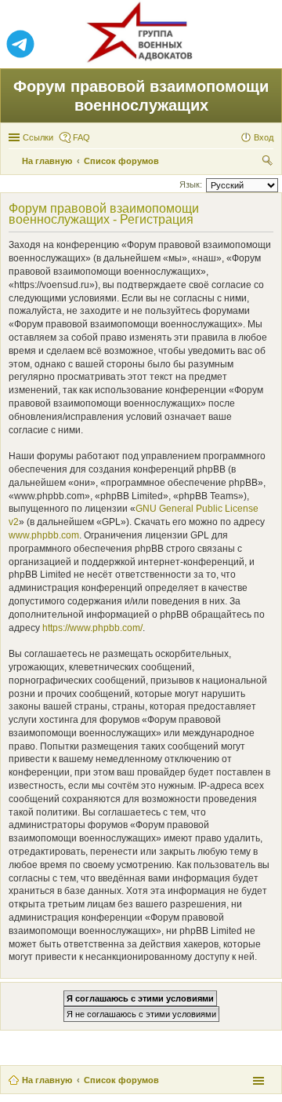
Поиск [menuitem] (268, 162)
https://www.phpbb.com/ (92, 627)
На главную (47, 1080)
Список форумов (121, 1080)
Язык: (190, 184)
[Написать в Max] (261, 44)
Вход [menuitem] (263, 137)
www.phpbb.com (44, 535)
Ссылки (38, 137)
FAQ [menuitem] (81, 137)
